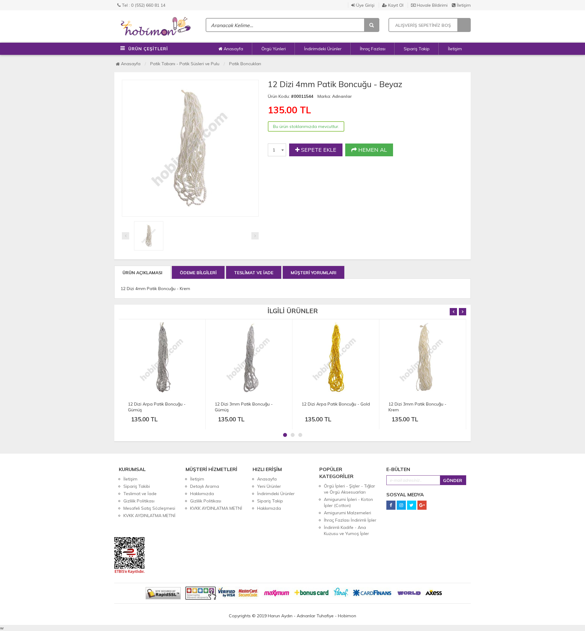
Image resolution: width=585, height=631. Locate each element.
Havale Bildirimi (432, 5)
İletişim (463, 5)
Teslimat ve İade (140, 493)
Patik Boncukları (245, 63)
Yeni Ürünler (269, 486)
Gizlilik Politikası (138, 501)
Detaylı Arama (204, 486)
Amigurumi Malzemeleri (347, 513)
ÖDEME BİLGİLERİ (198, 272)
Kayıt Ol (395, 5)
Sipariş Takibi (136, 486)
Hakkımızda (202, 493)
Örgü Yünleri (273, 48)
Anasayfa (232, 48)
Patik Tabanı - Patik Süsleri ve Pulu (184, 63)
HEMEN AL (372, 149)
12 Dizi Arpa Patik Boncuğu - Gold (336, 404)
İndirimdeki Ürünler (323, 48)
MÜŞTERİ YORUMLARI (313, 272)
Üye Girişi (364, 5)
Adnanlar (342, 96)
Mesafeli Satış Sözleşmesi (149, 508)
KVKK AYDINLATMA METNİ (149, 515)
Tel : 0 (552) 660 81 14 (143, 5)
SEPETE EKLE (318, 149)
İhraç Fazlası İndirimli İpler (350, 520)
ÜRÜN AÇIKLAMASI (142, 272)
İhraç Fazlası (372, 48)
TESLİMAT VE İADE (253, 272)
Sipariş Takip (417, 48)
